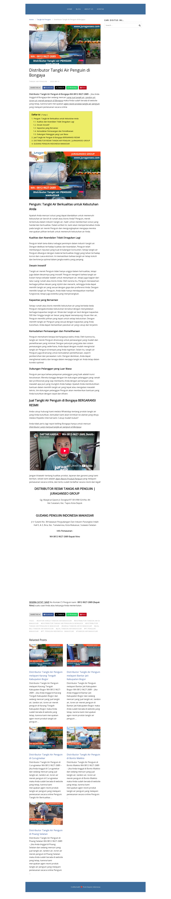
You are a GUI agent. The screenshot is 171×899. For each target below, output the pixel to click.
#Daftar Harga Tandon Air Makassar (54, 621)
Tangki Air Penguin (44, 19)
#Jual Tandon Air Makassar (69, 628)
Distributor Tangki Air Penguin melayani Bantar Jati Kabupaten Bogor (83, 675)
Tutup (44, 115)
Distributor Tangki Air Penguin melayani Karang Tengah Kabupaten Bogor (45, 675)
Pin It (83, 88)
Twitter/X (60, 88)
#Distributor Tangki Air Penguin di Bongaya (62, 623)
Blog (78, 9)
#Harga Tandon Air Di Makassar (77, 626)
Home (69, 9)
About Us (88, 9)
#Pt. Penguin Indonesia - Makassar (57, 631)
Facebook (49, 88)
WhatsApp (73, 88)
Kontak (100, 9)
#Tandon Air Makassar (87, 631)
